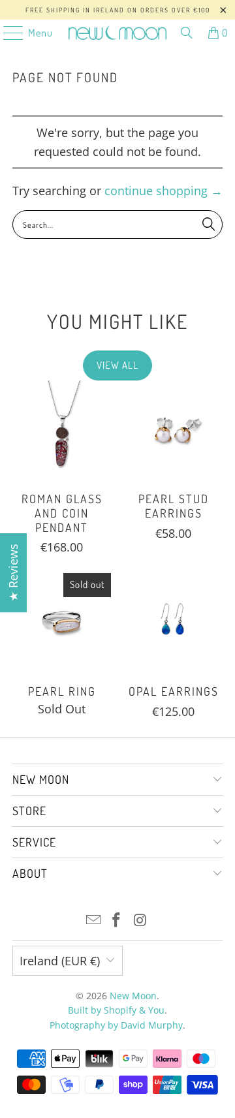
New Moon (133, 995)
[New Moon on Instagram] (140, 920)
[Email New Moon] (93, 920)
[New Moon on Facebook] (117, 920)
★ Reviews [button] (13, 573)
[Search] (186, 33)
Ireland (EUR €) (60, 961)
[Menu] (6, 33)
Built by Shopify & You (116, 1010)
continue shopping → (163, 190)
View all (117, 365)
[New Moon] (117, 33)
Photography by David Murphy (116, 1025)
